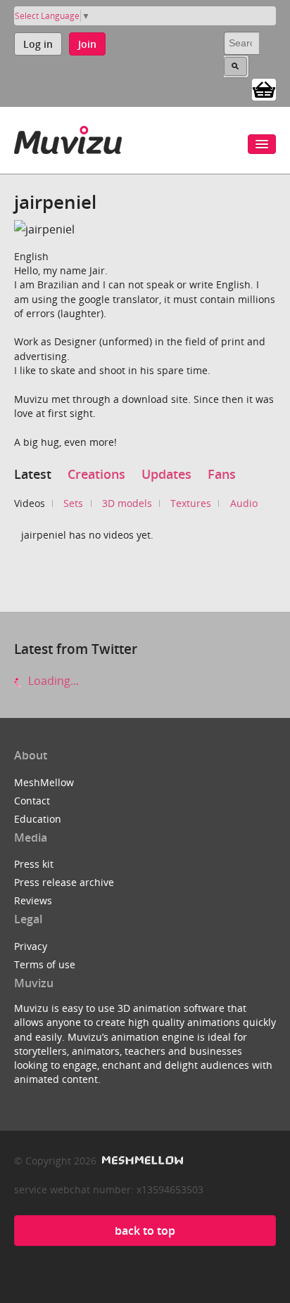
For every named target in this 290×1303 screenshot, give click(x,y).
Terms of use (44, 964)
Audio (244, 503)
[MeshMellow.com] (141, 1160)
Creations (96, 474)
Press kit (33, 864)
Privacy (30, 946)
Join (87, 44)
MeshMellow (44, 782)
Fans (222, 474)
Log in (38, 44)
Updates (166, 474)
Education (37, 819)
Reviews (33, 900)
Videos (29, 503)
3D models (127, 503)
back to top (145, 1230)
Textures (190, 503)
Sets (73, 503)
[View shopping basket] (264, 88)
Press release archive (64, 882)
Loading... (52, 680)
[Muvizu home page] (68, 137)
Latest (32, 474)
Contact (32, 800)
